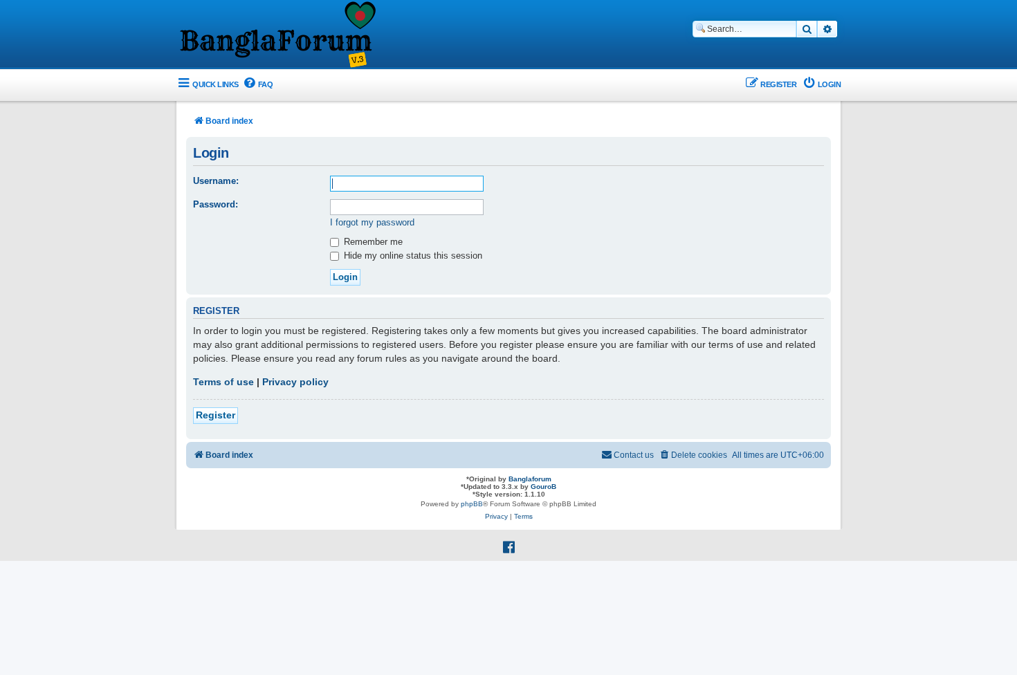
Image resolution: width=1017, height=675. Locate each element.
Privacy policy (295, 381)
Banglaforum (529, 479)
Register (215, 414)
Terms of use (223, 381)
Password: (215, 204)
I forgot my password (372, 222)
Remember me (372, 242)
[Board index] (276, 35)
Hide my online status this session (411, 255)
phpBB (472, 504)
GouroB (543, 486)
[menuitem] (257, 84)
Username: (216, 181)
